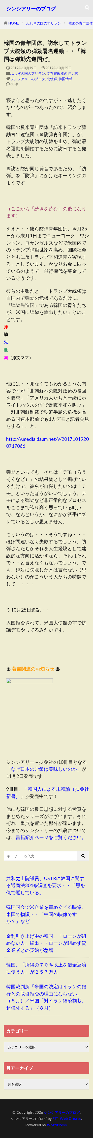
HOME (13, 23)
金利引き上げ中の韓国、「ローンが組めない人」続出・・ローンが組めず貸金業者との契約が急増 (46, 943)
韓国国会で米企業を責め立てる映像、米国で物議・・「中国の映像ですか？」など (46, 914)
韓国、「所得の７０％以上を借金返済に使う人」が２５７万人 (46, 968)
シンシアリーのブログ (31, 8)
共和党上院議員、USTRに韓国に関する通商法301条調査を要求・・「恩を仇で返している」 (45, 885)
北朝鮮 (52, 79)
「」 (44, 769)
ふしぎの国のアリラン (43, 23)
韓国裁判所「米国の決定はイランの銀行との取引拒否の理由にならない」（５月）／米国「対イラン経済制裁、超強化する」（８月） (46, 997)
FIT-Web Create (67, 1118)
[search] (83, 856)
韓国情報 (65, 79)
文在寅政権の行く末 (62, 73)
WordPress (57, 1125)
